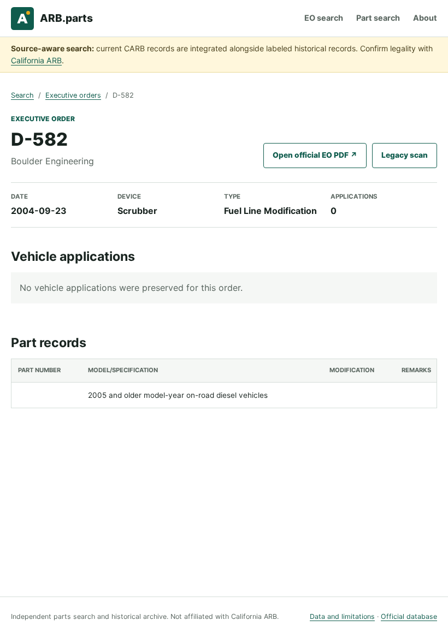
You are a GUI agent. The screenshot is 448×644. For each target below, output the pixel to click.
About (425, 17)
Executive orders (73, 95)
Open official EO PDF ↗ (315, 155)
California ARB (36, 60)
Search (22, 95)
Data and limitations (342, 616)
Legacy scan (404, 155)
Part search (378, 17)
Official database (409, 616)
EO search (323, 17)
